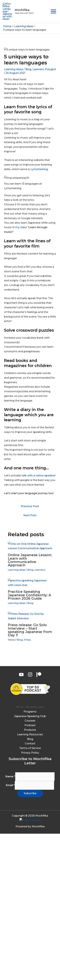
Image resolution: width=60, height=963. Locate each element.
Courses (30, 720)
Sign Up (22, 956)
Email (10, 785)
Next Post (29, 515)
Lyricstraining (39, 169)
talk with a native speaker (38, 475)
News (11, 639)
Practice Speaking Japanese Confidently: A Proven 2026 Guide (29, 594)
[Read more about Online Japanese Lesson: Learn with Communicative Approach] (30, 546)
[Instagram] (30, 674)
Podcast (30, 725)
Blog (28, 69)
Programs (30, 711)
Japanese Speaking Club (30, 716)
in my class (19, 227)
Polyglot (50, 69)
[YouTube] (21, 674)
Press (27, 639)
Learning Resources (30, 734)
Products (30, 729)
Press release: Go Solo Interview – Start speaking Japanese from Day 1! (30, 630)
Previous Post (30, 506)
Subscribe (30, 793)
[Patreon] (38, 674)
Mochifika (22, 10)
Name (10, 776)
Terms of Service (30, 748)
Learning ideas (13, 69)
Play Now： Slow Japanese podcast (30, 707)
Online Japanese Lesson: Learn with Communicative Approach (30, 560)
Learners (38, 69)
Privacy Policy (30, 752)
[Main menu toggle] (53, 11)
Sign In (32, 956)
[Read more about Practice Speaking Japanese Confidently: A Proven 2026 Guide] (30, 582)
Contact (30, 743)
